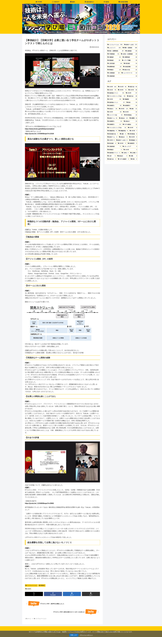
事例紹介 (42, 585)
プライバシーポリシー (86, 635)
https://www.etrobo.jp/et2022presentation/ (39, 129)
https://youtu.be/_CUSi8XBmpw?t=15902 (39, 503)
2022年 (29, 588)
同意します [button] (73, 635)
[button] (91, 594)
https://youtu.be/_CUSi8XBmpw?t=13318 (39, 133)
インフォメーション (32, 585)
